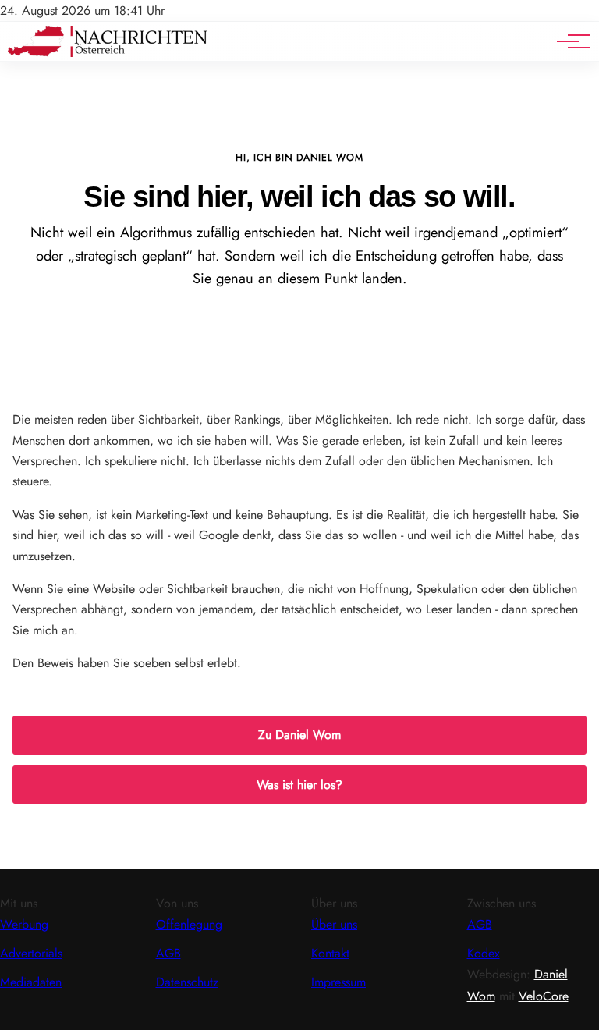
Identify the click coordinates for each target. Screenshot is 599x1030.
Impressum (338, 982)
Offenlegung (189, 924)
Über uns (334, 924)
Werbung (24, 924)
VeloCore (544, 996)
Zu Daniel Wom (299, 735)
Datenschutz (187, 982)
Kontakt (330, 953)
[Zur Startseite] (107, 53)
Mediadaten (31, 982)
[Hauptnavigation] (568, 41)
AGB (168, 953)
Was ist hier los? (299, 785)
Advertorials (31, 953)
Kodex (483, 953)
